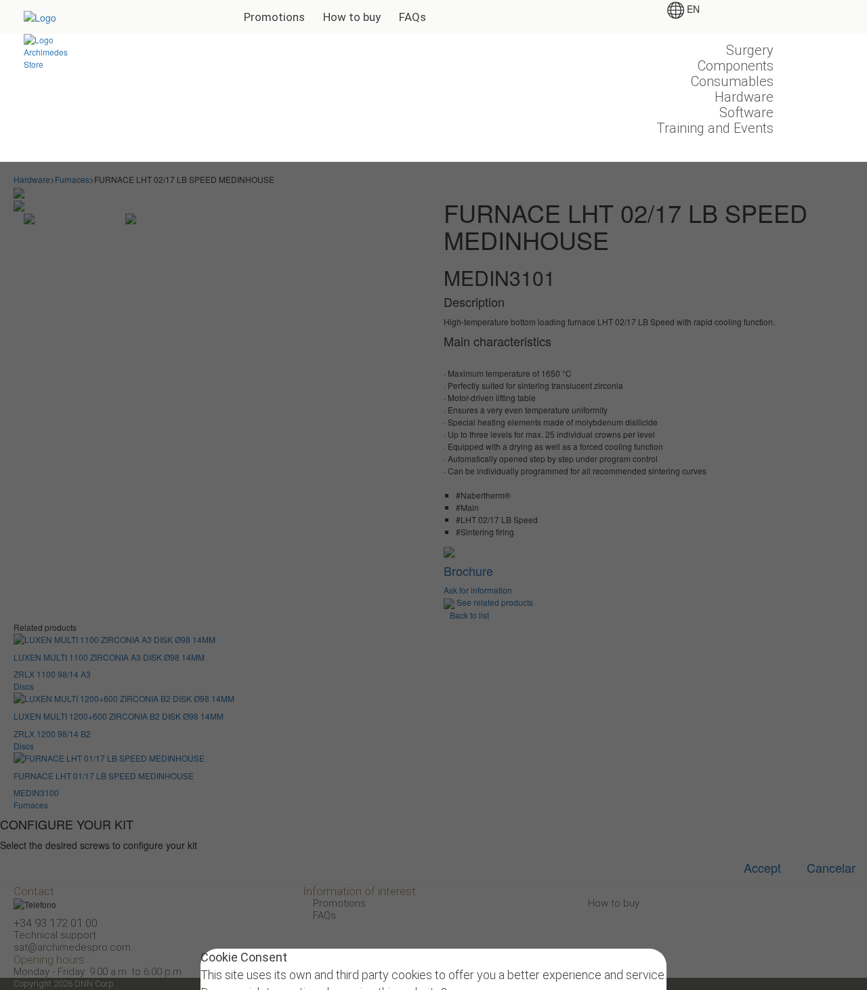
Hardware (744, 97)
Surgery (750, 50)
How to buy (352, 17)
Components (736, 66)
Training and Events (715, 128)
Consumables (732, 81)
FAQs (412, 17)
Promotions (274, 17)
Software (746, 112)
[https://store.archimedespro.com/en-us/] (48, 50)
